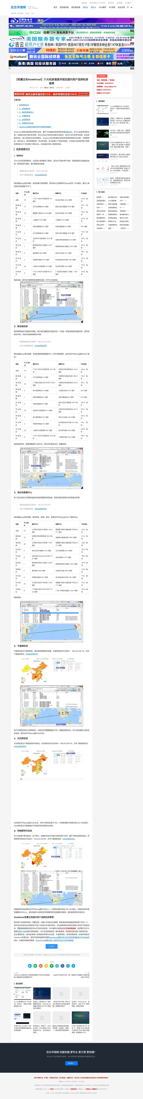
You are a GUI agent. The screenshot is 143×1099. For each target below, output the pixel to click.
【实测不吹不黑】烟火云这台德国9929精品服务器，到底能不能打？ (61, 1004)
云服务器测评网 (113, 225)
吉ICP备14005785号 (91, 1093)
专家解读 (124, 211)
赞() (68, 87)
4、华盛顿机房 (24, 116)
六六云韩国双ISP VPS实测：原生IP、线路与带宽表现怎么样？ (22, 1004)
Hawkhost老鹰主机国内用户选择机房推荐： (35, 127)
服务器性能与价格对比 (125, 214)
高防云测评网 (102, 211)
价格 (100, 207)
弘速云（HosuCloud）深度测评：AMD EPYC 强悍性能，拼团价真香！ (80, 1004)
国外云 (93, 7)
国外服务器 (75, 7)
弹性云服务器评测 (113, 204)
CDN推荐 (102, 7)
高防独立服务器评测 (125, 221)
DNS (123, 200)
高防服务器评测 (102, 200)
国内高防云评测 (113, 197)
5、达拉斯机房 (24, 119)
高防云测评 (102, 225)
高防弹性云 (102, 204)
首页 (55, 7)
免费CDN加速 (22, 931)
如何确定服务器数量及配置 (113, 218)
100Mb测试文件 (41, 175)
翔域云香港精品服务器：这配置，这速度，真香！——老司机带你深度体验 (61, 1028)
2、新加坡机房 (24, 109)
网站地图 (82, 1093)
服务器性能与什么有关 (102, 218)
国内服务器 (64, 7)
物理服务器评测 (113, 214)
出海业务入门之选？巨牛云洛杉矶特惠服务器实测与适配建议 (22, 1028)
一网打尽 (124, 228)
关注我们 (128, 3)
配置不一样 (102, 214)
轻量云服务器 (125, 197)
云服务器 (124, 204)
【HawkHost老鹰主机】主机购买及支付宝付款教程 (54, 940)
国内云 (85, 7)
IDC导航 (112, 7)
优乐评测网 (18, 7)
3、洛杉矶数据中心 (26, 112)
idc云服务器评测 (113, 200)
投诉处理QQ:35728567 (98, 3)
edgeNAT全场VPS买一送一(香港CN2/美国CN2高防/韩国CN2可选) (71, 976)
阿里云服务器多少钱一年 (125, 225)
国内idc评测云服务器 (125, 218)
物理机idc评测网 (113, 221)
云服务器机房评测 (113, 207)
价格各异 (101, 228)
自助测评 (111, 3)
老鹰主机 (68, 132)
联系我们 (71, 1063)
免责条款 (84, 3)
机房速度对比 (24, 105)
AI (122, 207)
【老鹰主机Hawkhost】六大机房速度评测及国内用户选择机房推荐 (61, 955)
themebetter (72, 1093)
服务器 (100, 197)
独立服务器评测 (102, 221)
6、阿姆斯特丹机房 (26, 123)
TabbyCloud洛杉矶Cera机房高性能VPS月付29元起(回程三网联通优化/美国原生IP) (32, 976)
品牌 (111, 228)
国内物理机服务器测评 (113, 211)
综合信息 (121, 7)
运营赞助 (119, 3)
